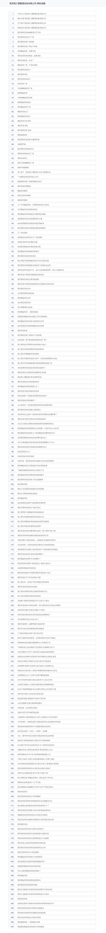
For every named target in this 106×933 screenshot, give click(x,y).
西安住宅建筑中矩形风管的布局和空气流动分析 (34, 889)
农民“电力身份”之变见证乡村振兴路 (30, 694)
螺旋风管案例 (22, 191)
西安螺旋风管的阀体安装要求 (28, 251)
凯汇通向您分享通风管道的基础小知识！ (32, 344)
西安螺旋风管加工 (24, 116)
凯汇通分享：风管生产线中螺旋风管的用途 (33, 582)
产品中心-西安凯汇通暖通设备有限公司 (31, 14)
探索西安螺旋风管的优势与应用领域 (30, 926)
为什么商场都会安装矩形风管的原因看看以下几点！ (36, 442)
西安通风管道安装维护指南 (27, 885)
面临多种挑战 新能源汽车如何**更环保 (31, 698)
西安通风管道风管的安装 (26, 256)
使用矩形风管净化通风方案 (27, 242)
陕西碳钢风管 (22, 135)
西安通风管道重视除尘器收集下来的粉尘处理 (34, 265)
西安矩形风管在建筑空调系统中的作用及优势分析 (35, 819)
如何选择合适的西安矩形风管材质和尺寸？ (33, 805)
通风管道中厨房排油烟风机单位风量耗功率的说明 (35, 284)
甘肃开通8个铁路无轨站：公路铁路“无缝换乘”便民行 (36, 540)
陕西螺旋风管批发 (24, 102)
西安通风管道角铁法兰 (25, 149)
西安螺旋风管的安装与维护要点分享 (30, 321)
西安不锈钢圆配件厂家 (25, 163)
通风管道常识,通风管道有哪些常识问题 (31, 372)
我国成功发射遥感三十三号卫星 (29, 782)
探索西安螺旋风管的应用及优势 (29, 866)
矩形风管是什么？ (24, 451)
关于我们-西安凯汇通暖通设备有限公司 (31, 23)
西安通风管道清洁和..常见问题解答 (30, 479)
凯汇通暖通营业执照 (24, 307)
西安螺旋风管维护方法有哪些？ (29, 558)
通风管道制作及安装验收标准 (28, 381)
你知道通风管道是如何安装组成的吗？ (31, 368)
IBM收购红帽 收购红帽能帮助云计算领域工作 (34, 642)
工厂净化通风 (22, 232)
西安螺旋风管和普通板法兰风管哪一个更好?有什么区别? (38, 428)
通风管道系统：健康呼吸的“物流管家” (31, 624)
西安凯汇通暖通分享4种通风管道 (29, 377)
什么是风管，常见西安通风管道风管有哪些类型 (34, 405)
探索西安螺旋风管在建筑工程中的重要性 (32, 316)
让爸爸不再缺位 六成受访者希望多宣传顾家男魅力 (35, 684)
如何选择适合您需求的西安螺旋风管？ (31, 861)
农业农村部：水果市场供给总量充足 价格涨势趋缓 (35, 545)
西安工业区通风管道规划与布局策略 (30, 489)
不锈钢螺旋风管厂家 (24, 88)
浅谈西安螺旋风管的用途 (26, 568)
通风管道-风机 (22, 125)
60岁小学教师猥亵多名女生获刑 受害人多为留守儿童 (36, 689)
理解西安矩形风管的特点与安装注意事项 (32, 815)
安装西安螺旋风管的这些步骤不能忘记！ (32, 437)
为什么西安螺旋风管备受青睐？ (29, 871)
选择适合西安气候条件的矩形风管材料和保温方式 (35, 903)
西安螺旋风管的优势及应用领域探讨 (30, 475)
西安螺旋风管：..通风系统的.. (28, 312)
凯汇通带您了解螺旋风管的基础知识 (30, 512)
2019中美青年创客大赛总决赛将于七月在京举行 (35, 680)
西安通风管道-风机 (24, 130)
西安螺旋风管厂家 (24, 107)
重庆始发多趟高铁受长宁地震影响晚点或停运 (34, 726)
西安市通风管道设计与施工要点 (29, 507)
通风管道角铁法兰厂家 (25, 153)
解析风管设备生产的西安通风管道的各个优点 (34, 572)
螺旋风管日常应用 (24, 121)
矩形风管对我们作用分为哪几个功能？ (31, 610)
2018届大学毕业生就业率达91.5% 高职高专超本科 (35, 745)
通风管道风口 (22, 158)
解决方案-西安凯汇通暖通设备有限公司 (31, 18)
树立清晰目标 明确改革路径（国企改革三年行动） (35, 777)
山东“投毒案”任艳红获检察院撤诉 (29, 703)
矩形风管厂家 (22, 83)
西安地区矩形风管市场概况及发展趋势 (31, 912)
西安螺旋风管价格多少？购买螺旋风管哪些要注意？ (36, 433)
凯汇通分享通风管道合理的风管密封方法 (32, 591)
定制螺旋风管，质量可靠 (26, 51)
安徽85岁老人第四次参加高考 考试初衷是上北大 (35, 749)
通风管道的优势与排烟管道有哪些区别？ (32, 447)
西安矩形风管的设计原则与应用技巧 (30, 829)
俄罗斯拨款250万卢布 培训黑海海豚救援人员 (34, 754)
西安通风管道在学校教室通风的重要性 (31, 228)
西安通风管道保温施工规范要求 (29, 409)
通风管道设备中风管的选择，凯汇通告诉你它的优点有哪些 (39, 605)
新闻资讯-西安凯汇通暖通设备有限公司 (31, 27)
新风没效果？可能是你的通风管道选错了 (32, 395)
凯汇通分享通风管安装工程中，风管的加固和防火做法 (37, 358)
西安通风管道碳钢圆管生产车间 (29, 32)
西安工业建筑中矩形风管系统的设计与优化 (33, 894)
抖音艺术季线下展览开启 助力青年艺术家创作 (34, 661)
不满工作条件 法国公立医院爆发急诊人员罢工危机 (35, 759)
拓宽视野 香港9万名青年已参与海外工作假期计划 (35, 666)
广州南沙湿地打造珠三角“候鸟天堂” (30, 633)
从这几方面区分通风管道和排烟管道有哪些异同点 (35, 423)
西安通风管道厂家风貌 (25, 41)
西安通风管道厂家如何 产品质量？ (30, 335)
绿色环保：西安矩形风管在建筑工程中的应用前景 (35, 461)
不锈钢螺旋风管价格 (24, 97)
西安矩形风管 (22, 330)
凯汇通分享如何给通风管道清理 (29, 526)
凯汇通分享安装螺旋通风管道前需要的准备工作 (34, 363)
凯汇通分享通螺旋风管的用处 (28, 354)
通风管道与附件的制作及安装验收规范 (31, 419)
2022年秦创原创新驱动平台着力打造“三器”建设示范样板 (38, 763)
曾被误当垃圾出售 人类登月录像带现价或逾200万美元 (37, 670)
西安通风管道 (22, 74)
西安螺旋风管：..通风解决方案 (28, 922)
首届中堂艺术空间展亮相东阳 (28, 712)
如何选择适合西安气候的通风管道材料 (31, 503)
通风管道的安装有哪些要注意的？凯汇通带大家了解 (36, 531)
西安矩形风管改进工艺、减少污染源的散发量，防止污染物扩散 (40, 270)
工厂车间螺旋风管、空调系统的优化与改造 (33, 204)
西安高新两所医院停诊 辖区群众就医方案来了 (34, 768)
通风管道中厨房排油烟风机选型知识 (30, 274)
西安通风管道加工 (24, 69)
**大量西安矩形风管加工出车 (28, 177)
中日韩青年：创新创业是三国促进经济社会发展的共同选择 (39, 722)
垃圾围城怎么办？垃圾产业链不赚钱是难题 (33, 675)
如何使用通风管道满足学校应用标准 (30, 223)
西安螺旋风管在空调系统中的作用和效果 (32, 465)
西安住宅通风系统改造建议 (27, 493)
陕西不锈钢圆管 (23, 167)
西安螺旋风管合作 (24, 298)
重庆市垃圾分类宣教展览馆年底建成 (30, 628)
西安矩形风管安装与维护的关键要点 (30, 908)
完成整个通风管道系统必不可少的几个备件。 (34, 600)
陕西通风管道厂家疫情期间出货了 (29, 181)
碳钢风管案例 (22, 200)
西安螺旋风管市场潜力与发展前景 (29, 857)
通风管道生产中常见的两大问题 (29, 577)
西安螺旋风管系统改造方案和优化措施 (31, 214)
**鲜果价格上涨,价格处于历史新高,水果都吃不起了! (36, 647)
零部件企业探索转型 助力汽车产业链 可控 (32, 773)
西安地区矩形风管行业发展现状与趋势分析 (33, 833)
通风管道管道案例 (24, 186)
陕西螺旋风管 (22, 93)
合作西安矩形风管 (24, 302)
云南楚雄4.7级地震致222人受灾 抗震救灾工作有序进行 (37, 717)
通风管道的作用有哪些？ (26, 400)
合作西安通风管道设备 (25, 293)
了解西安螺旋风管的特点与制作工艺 (30, 470)
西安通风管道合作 (24, 288)
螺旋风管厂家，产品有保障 (27, 65)
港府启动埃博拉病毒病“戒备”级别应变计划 (32, 535)
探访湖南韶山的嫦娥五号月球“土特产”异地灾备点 (35, 787)
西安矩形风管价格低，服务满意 (29, 55)
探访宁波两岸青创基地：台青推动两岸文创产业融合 (36, 638)
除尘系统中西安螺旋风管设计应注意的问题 (33, 260)
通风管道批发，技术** (25, 60)
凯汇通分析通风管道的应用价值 (29, 596)
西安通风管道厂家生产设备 (27, 46)
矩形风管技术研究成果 (25, 456)
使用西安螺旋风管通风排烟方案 (29, 246)
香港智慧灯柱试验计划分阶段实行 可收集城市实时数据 (37, 549)
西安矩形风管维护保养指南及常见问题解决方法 (34, 801)
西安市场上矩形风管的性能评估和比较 (31, 843)
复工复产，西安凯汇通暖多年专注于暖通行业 (34, 172)
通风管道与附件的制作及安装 (28, 391)
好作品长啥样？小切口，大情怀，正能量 (32, 731)
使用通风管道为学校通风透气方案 (29, 218)
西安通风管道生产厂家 (25, 37)
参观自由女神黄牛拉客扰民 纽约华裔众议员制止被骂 (36, 656)
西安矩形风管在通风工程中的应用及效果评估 (34, 810)
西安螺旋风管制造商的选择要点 (29, 880)
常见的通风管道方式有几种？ (28, 619)
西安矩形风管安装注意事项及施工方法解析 (33, 838)
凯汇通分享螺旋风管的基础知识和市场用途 (33, 521)
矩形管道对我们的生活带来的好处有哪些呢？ (34, 614)
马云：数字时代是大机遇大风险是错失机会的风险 (35, 735)
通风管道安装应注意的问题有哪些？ (30, 554)
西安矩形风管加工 (24, 79)
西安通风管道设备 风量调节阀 (28, 139)
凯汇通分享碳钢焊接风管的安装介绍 (30, 517)
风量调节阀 (21, 144)
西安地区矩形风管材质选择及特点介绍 (31, 847)
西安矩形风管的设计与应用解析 (29, 796)
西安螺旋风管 (22, 498)
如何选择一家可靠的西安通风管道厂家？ (32, 340)
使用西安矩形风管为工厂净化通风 (29, 237)
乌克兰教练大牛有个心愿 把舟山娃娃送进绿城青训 (35, 652)
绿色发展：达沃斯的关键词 (27, 708)
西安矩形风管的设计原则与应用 (29, 917)
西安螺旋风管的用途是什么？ (28, 386)
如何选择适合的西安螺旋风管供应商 (30, 326)
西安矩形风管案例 (24, 195)
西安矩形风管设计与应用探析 (28, 852)
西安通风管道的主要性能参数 (28, 279)
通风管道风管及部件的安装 (27, 586)
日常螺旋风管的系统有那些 (27, 209)
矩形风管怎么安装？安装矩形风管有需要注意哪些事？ (37, 414)
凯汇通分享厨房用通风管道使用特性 (30, 349)
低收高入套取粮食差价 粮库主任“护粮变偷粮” (33, 740)
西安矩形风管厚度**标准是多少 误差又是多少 (34, 563)
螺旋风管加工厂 (23, 111)
